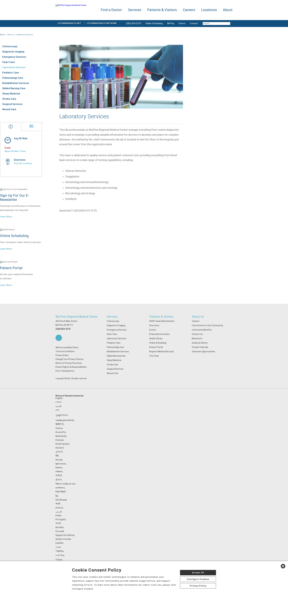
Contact (194, 23)
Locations (209, 10)
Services (10, 34)
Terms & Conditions (65, 351)
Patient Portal (156, 347)
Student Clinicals (200, 347)
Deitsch (59, 508)
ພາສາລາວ (60, 487)
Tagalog (59, 551)
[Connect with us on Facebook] (59, 338)
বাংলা (57, 410)
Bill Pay (170, 23)
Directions (154, 325)
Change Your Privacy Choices (70, 359)
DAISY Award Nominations (161, 321)
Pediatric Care (10, 72)
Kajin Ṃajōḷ (61, 491)
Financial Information (159, 334)
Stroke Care (9, 98)
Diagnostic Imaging (13, 51)
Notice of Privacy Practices (69, 363)
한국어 (59, 479)
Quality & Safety (199, 343)
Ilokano (59, 467)
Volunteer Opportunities (203, 351)
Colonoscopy (9, 46)
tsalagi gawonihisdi (65, 420)
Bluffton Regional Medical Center (77, 316)
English (59, 398)
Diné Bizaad (61, 500)
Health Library (155, 338)
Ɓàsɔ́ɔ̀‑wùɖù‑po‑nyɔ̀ (65, 484)
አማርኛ (59, 402)
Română (59, 527)
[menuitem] (216, 23)
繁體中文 (60, 424)
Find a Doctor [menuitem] (111, 10)
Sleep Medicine (11, 93)
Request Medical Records (161, 351)
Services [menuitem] (134, 10)
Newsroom (197, 338)
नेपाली (58, 503)
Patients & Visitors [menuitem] (162, 10)
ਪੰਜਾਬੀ (58, 523)
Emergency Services (14, 56)
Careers (196, 321)
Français (60, 440)
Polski (58, 515)
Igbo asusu (61, 463)
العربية (58, 406)
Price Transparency (65, 371)
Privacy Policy (62, 355)
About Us (198, 316)
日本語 (59, 475)
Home (2, 34)
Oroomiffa (61, 432)
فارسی (59, 511)
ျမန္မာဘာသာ (62, 415)
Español (59, 543)
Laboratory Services (14, 67)
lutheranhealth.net (69, 23)
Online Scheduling (154, 23)
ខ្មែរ (57, 496)
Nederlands (61, 436)
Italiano (59, 471)
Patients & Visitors (161, 316)
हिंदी (57, 455)
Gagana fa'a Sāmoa (65, 535)
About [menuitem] (227, 10)
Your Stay (154, 356)
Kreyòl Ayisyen (62, 444)
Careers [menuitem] (189, 10)
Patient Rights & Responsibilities (71, 367)
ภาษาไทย (60, 555)
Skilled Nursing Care (14, 88)
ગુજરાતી (59, 451)
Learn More (6, 216)
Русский (60, 531)
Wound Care (9, 109)
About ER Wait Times (15, 151)
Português (61, 519)
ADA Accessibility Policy (67, 347)
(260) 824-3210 (133, 23)
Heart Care (8, 62)
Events (182, 23)
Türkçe (59, 559)
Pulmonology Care (12, 77)
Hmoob (59, 460)
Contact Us (197, 334)
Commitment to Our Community (207, 325)
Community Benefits (202, 330)
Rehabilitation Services (15, 83)
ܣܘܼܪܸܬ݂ (58, 547)
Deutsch (60, 448)
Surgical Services (12, 104)
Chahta (59, 428)
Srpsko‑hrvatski (63, 539)
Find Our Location (23, 163)
